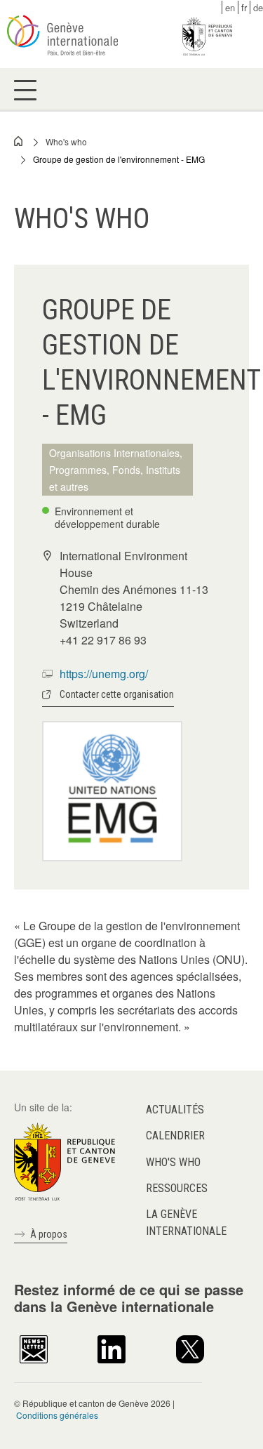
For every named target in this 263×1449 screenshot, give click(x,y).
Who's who (66, 141)
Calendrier (175, 1135)
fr (244, 7)
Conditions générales (57, 1415)
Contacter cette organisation (117, 694)
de (258, 7)
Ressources (177, 1188)
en (230, 7)
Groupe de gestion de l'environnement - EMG (119, 159)
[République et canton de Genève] (64, 1160)
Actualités (175, 1109)
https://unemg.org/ (104, 674)
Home (19, 141)
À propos (48, 1234)
